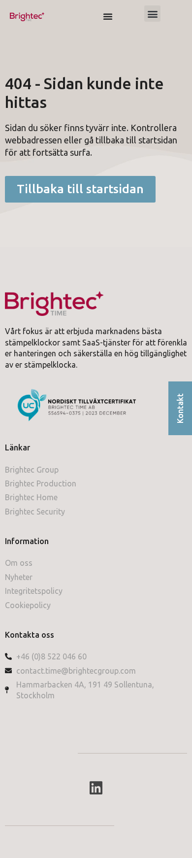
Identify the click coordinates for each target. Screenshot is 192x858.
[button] (152, 13)
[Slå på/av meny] (108, 16)
